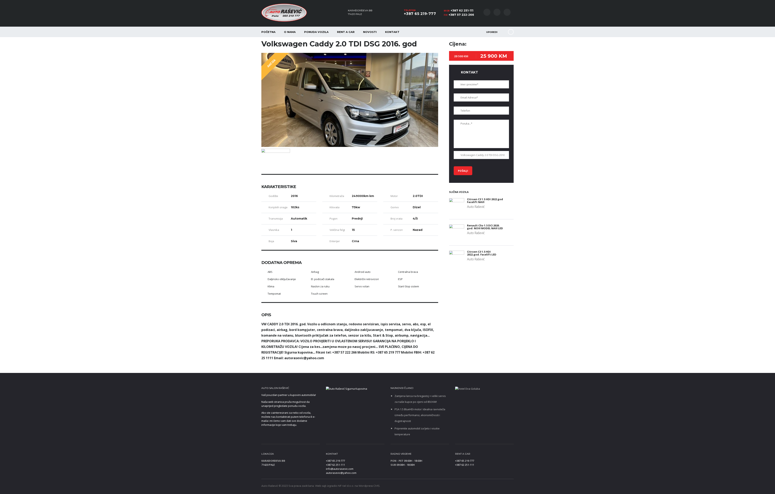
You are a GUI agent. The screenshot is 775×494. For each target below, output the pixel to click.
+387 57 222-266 (461, 15)
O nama (290, 31)
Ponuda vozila (316, 31)
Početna (268, 31)
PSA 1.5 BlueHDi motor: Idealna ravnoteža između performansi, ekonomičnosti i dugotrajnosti (420, 415)
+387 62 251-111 (462, 10)
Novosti (370, 31)
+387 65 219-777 (420, 14)
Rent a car (346, 31)
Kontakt (392, 31)
